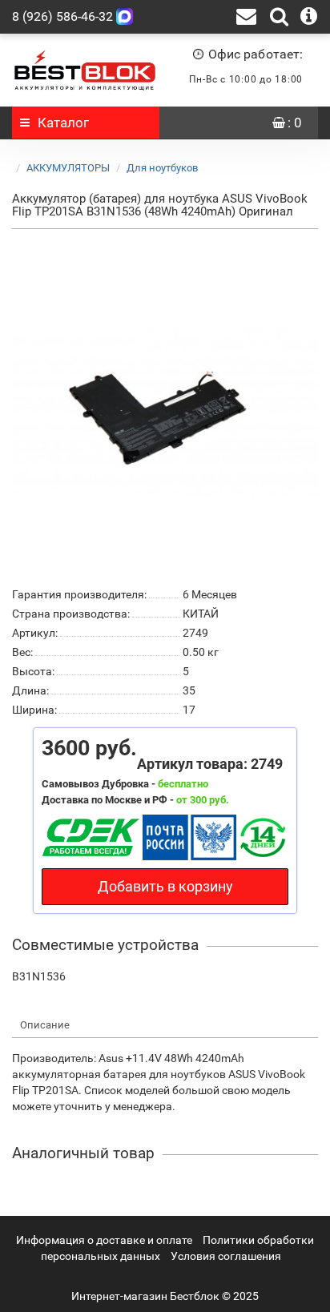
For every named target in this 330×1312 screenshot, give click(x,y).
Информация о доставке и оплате (104, 1240)
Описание (45, 1025)
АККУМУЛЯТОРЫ (68, 168)
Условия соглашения (226, 1256)
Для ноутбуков (162, 168)
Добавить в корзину (165, 886)
